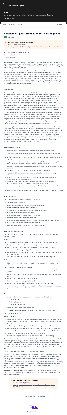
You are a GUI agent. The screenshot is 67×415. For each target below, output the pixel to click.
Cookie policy (37, 411)
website (42, 351)
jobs (4, 24)
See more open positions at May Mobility (33, 396)
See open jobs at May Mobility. (16, 44)
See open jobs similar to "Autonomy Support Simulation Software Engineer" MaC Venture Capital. (35, 47)
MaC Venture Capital (16, 6)
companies (11, 24)
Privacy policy (30, 411)
